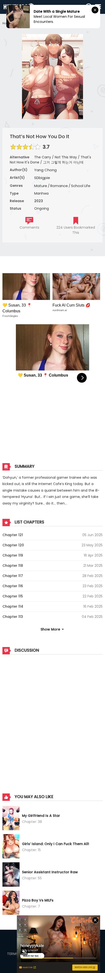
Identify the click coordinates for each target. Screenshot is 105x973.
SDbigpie (42, 177)
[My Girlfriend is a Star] (11, 819)
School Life (80, 185)
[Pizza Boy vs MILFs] (11, 903)
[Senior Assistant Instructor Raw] (11, 875)
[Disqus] (52, 719)
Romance (59, 185)
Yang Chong (45, 169)
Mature (40, 185)
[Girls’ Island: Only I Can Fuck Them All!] (11, 847)
